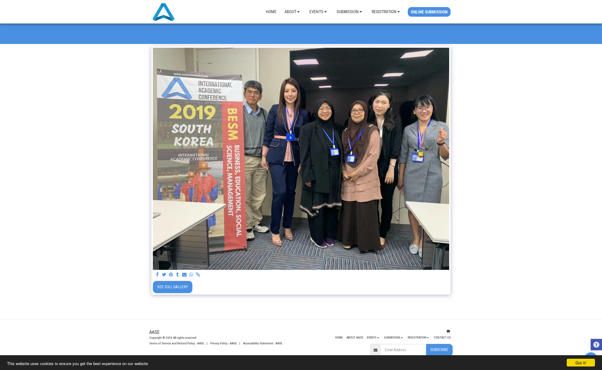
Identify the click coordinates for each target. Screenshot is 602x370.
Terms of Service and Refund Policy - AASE (176, 343)
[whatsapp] (191, 275)
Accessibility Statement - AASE (262, 343)
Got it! (580, 363)
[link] (198, 275)
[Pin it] (170, 275)
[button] (293, 11)
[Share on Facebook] (157, 275)
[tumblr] (177, 275)
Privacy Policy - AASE (223, 343)
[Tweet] (164, 275)
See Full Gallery (172, 287)
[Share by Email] (184, 275)
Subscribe (439, 349)
